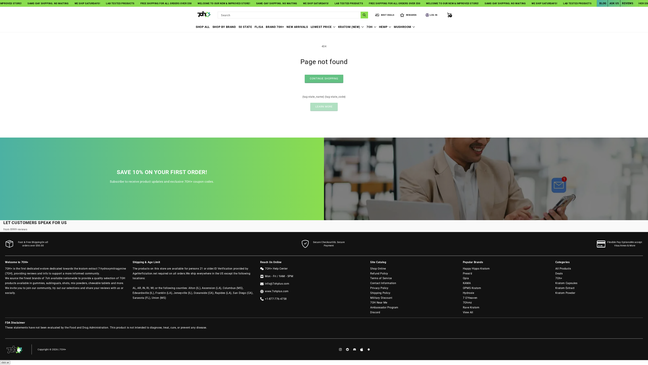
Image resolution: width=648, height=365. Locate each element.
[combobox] (293, 15)
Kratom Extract (564, 288)
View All (468, 312)
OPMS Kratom (472, 288)
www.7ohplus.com (277, 291)
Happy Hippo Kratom (476, 268)
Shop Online (378, 268)
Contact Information (383, 283)
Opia (466, 278)
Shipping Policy (380, 293)
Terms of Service (381, 278)
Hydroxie (468, 293)
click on (5, 362)
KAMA (467, 283)
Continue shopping (324, 78)
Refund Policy (379, 273)
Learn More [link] (324, 106)
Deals (559, 273)
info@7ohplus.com (277, 283)
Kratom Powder (565, 293)
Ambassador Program (384, 307)
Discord (375, 312)
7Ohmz (467, 302)
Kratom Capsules (566, 283)
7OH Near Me (378, 302)
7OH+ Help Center (276, 268)
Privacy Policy (379, 288)
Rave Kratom (471, 307)
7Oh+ (558, 278)
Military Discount (381, 297)
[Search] (364, 15)
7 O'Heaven (470, 297)
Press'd (467, 273)
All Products (563, 268)
